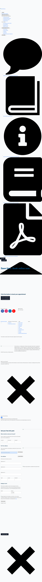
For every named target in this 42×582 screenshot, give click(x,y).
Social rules (20, 328)
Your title (2, 440)
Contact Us (9, 322)
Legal (19, 327)
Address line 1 (3, 461)
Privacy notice (20, 322)
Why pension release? (5, 13)
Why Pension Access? (5, 14)
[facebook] (2, 311)
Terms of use (20, 323)
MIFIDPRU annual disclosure (22, 333)
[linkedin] (10, 311)
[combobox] (12, 493)
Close (3, 12)
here (16, 498)
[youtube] (13, 311)
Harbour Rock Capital (4, 321)
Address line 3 (3, 472)
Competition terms (21, 329)
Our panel (19, 332)
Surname (16, 440)
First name (9, 440)
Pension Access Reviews (12, 323)
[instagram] (6, 311)
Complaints (20, 326)
